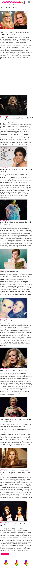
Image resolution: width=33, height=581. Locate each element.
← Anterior (5, 554)
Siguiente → (20, 554)
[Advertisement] (16, 77)
